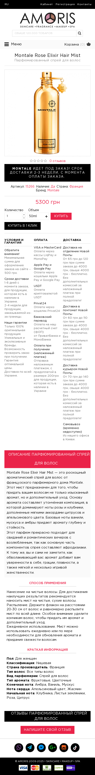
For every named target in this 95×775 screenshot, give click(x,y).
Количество (10, 210)
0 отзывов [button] (57, 161)
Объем (33, 210)
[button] (79, 33)
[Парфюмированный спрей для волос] (47, 113)
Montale (53, 190)
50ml (33, 216)
